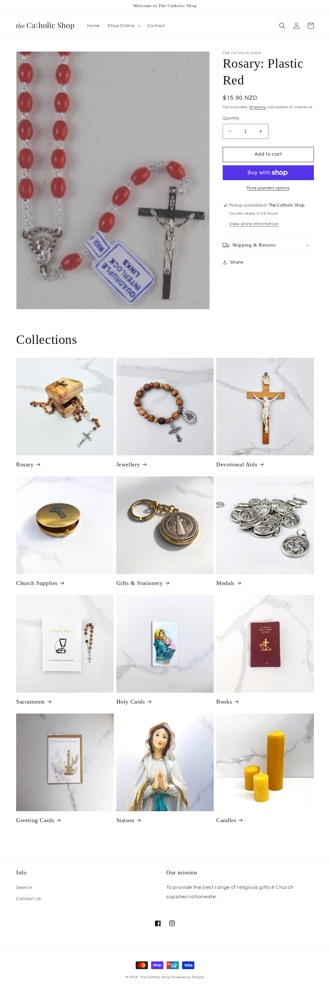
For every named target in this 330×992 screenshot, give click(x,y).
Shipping (257, 107)
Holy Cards (130, 701)
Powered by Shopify (187, 977)
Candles (226, 820)
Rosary (25, 464)
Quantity (231, 118)
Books (224, 701)
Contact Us (28, 899)
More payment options (268, 188)
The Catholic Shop (155, 977)
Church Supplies (37, 583)
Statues (125, 820)
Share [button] (236, 262)
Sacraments (30, 701)
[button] (123, 26)
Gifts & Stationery (139, 583)
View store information (254, 224)
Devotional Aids (236, 464)
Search (24, 887)
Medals (225, 583)
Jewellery (128, 464)
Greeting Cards (35, 820)
